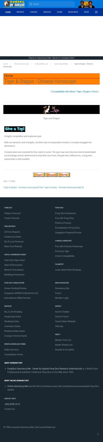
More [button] (86, 12)
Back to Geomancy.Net (40, 58)
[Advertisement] (51, 36)
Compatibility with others (63, 91)
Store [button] (59, 12)
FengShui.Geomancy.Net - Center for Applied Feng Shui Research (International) (44, 368)
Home (95, 91)
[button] (96, 12)
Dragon (86, 91)
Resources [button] (73, 12)
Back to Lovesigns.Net (63, 58)
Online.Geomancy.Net (17, 386)
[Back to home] (14, 4)
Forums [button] (33, 12)
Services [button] (47, 12)
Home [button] (8, 12)
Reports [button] (20, 12)
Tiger (79, 91)
